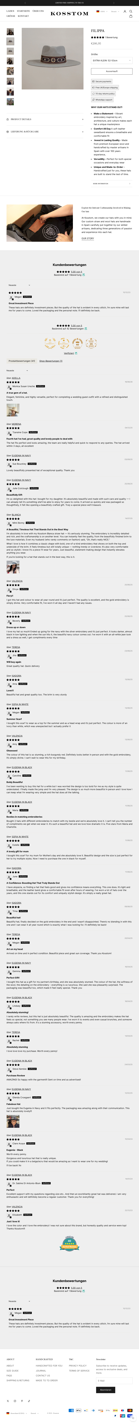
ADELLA (16, 378)
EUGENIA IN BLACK (22, 767)
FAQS (9, 1375)
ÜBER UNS (38, 11)
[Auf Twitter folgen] (8, 1401)
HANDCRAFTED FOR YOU (49, 1365)
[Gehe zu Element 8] (10, 102)
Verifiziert (69, 353)
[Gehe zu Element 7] (10, 91)
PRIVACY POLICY (78, 1365)
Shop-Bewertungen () (50, 361)
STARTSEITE (23, 11)
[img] (15, 292)
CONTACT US (43, 1375)
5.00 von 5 (76, 271)
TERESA (16, 647)
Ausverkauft (112, 71)
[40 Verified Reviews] (69, 1256)
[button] (98, 37)
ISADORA (16, 675)
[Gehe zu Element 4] (10, 61)
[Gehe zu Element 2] (10, 41)
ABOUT (10, 1365)
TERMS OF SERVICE (79, 1370)
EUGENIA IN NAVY (21, 455)
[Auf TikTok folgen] (29, 1401)
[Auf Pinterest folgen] (22, 1401)
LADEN (10, 11)
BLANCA (16, 514)
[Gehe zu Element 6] (10, 81)
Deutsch (113, 11)
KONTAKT (23, 16)
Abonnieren (105, 1390)
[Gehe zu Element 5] (10, 71)
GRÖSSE (11, 16)
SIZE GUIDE (13, 1370)
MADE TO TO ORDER (47, 1380)
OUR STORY (88, 238)
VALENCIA (17, 581)
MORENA (16, 424)
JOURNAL (41, 1370)
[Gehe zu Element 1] (10, 31)
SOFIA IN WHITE (20, 704)
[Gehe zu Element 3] (10, 51)
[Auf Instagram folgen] (15, 1401)
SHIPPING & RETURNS (18, 1380)
